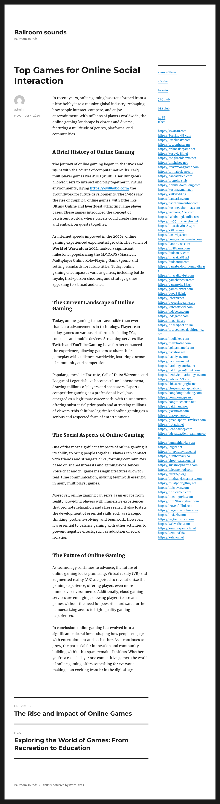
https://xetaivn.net (171, 537)
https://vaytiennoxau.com (176, 519)
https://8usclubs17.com (174, 140)
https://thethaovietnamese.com (180, 479)
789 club (164, 99)
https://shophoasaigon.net (176, 461)
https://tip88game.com (174, 248)
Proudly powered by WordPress (62, 785)
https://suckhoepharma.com (178, 465)
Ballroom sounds (40, 32)
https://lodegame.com (173, 316)
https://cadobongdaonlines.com (180, 217)
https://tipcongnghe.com (175, 497)
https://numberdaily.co (174, 456)
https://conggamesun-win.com (180, 239)
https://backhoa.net (171, 352)
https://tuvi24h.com (172, 515)
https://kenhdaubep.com (175, 429)
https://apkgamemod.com (176, 348)
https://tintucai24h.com (174, 492)
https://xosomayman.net (175, 190)
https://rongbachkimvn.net (177, 158)
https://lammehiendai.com (176, 442)
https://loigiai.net (170, 447)
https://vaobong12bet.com (176, 212)
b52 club (164, 108)
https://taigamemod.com (175, 470)
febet (161, 122)
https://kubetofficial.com (175, 307)
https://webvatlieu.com (174, 524)
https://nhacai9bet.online (176, 325)
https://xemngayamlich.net (177, 528)
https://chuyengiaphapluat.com (180, 388)
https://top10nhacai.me (174, 144)
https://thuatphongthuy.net (177, 483)
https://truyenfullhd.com (175, 506)
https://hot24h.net (171, 424)
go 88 (161, 117)
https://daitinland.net (173, 406)
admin (19, 109)
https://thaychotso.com (174, 343)
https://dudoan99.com (173, 262)
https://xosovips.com (173, 235)
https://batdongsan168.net (176, 366)
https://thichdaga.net (173, 162)
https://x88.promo (171, 230)
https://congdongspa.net (175, 397)
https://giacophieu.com (174, 415)
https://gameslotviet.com (175, 289)
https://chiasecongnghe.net (177, 384)
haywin (163, 90)
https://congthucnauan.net (177, 402)
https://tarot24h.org (172, 474)
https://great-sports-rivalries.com (182, 420)
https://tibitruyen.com (173, 488)
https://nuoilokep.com (173, 339)
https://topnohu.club (172, 181)
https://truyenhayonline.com (178, 510)
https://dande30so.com (174, 244)
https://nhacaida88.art (173, 257)
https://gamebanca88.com (176, 280)
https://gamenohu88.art (174, 284)
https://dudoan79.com (173, 253)
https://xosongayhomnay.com (179, 208)
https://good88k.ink (172, 293)
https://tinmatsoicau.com (175, 172)
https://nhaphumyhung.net (177, 451)
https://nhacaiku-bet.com (176, 275)
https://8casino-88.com (174, 135)
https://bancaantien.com (175, 176)
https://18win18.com (172, 131)
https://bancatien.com (173, 199)
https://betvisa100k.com (174, 379)
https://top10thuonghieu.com (178, 501)
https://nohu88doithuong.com (179, 185)
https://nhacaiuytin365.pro (177, 226)
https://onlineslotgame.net (176, 149)
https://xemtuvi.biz (171, 533)
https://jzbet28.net (171, 298)
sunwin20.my (167, 72)
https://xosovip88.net (173, 153)
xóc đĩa (163, 81)
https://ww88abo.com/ (109, 188)
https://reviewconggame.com (178, 167)
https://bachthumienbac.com (178, 203)
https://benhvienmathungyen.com (182, 375)
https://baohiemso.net (173, 361)
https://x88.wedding (172, 194)
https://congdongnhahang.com (180, 393)
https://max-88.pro (171, 321)
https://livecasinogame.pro (176, 302)
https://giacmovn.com (173, 411)
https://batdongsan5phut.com (179, 370)
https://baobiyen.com (173, 357)
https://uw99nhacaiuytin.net (178, 221)
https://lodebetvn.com (173, 312)
